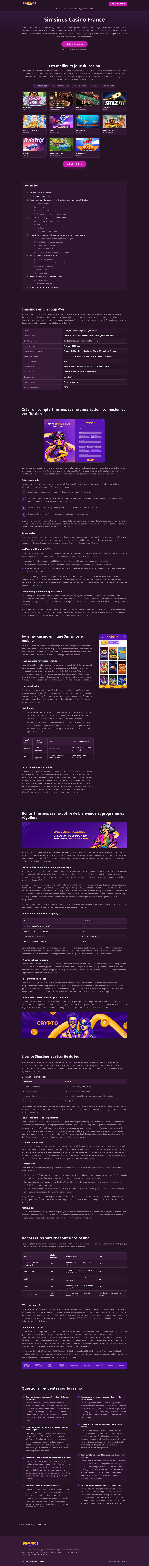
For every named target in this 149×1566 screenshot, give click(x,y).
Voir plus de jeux (74, 164)
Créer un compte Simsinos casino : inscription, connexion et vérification (58, 200)
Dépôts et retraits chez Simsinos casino (45, 276)
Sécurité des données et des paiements (51, 263)
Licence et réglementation (46, 259)
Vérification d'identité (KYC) (47, 210)
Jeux (64, 9)
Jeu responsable (42, 270)
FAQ (91, 9)
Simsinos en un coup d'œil (40, 196)
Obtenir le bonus (118, 4)
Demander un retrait (44, 284)
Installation (41, 228)
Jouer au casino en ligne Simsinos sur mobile (47, 217)
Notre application (43, 224)
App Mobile (83, 9)
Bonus (58, 9)
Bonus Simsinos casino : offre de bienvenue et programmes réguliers (57, 235)
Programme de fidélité (45, 249)
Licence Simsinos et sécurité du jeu (43, 256)
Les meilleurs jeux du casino (40, 192)
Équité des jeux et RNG (45, 266)
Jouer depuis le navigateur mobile (49, 221)
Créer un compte (43, 204)
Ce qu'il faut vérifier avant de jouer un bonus (53, 252)
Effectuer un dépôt (43, 280)
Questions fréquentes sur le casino (43, 287)
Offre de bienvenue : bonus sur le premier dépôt (55, 238)
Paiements (73, 9)
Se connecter (41, 207)
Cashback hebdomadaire (46, 245)
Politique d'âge (42, 273)
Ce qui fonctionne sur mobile (47, 231)
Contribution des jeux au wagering (50, 242)
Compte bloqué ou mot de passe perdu (51, 214)
